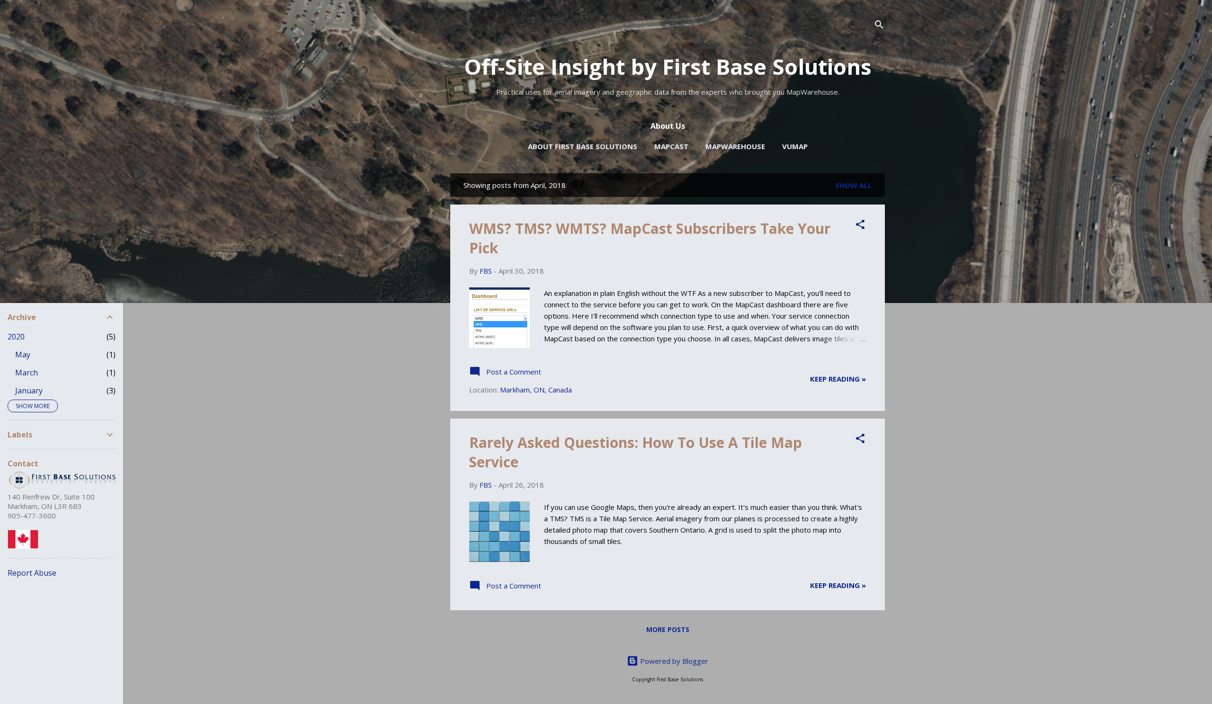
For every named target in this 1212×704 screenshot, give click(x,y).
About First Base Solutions (582, 146)
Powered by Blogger (673, 661)
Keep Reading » (838, 378)
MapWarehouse (735, 146)
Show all (853, 185)
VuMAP (795, 146)
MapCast (671, 146)
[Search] (879, 25)
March (26, 372)
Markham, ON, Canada (536, 389)
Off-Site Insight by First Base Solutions (668, 66)
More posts (667, 629)
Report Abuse (32, 573)
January (29, 390)
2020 (16, 336)
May (22, 354)
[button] (860, 226)
